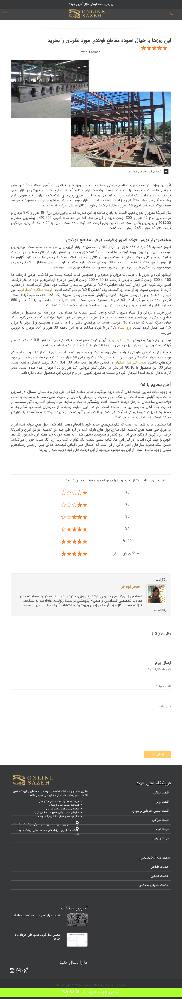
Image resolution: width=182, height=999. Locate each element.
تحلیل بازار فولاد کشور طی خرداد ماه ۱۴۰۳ (37, 937)
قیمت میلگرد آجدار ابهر (36, 290)
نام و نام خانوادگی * (159, 669)
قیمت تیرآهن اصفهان (130, 362)
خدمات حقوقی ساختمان (154, 885)
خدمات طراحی (159, 866)
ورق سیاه (124, 327)
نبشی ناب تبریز (120, 340)
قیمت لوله (162, 829)
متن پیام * (164, 707)
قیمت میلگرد (161, 792)
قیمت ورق (162, 801)
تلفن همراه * (163, 686)
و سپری (137, 810)
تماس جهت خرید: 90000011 (93, 991)
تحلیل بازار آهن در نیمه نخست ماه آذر (36, 915)
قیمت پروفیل (160, 838)
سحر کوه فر (131, 586)
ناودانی (147, 810)
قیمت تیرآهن (160, 819)
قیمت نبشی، (160, 810)
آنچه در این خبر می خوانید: (145, 171)
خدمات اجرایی (160, 875)
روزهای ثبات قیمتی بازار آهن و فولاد (91, 4)
